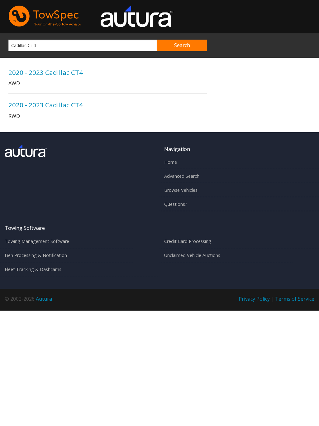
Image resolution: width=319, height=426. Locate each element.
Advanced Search (181, 176)
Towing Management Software (37, 241)
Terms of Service (294, 298)
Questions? (175, 204)
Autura (44, 298)
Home (170, 162)
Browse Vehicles (181, 190)
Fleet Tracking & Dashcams (33, 269)
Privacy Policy (254, 298)
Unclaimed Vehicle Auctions (192, 255)
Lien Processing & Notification (36, 255)
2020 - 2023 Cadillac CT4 (45, 72)
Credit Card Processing (187, 241)
